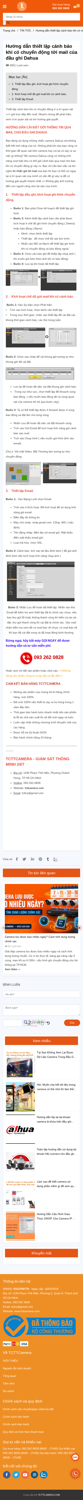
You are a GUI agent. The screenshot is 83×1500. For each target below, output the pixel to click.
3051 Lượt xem (18, 65)
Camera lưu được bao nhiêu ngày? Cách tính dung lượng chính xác (40, 939)
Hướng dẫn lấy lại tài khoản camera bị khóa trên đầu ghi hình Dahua (54, 1120)
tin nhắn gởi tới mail (25, 171)
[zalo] (43, 1474)
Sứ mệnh (8, 1391)
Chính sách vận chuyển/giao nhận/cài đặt (28, 1409)
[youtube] (25, 1475)
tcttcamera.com (34, 788)
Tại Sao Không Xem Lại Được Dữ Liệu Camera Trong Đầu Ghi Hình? (56, 1055)
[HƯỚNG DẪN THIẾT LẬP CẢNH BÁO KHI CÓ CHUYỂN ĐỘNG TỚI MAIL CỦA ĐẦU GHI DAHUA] (17, 859)
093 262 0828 (60, 8)
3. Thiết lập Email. (23, 99)
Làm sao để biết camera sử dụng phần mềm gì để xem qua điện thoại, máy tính (56, 1184)
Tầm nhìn (9, 1383)
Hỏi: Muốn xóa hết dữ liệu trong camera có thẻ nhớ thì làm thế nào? (56, 1087)
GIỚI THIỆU (10, 1360)
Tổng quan (9, 1375)
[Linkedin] (32, 859)
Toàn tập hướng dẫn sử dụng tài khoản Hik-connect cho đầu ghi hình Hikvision (56, 1152)
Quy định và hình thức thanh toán (23, 1431)
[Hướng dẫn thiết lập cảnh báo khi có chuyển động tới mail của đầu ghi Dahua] (22, 6)
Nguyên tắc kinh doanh (17, 1368)
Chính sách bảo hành (16, 1416)
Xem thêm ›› (12, 969)
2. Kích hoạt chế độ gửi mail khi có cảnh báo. (39, 94)
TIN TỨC (25, 30)
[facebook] (6, 1475)
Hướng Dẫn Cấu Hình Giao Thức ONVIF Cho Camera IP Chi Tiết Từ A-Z (57, 1216)
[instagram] (34, 1474)
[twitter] (16, 1475)
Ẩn (24, 77)
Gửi (72, 1022)
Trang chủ (9, 30)
